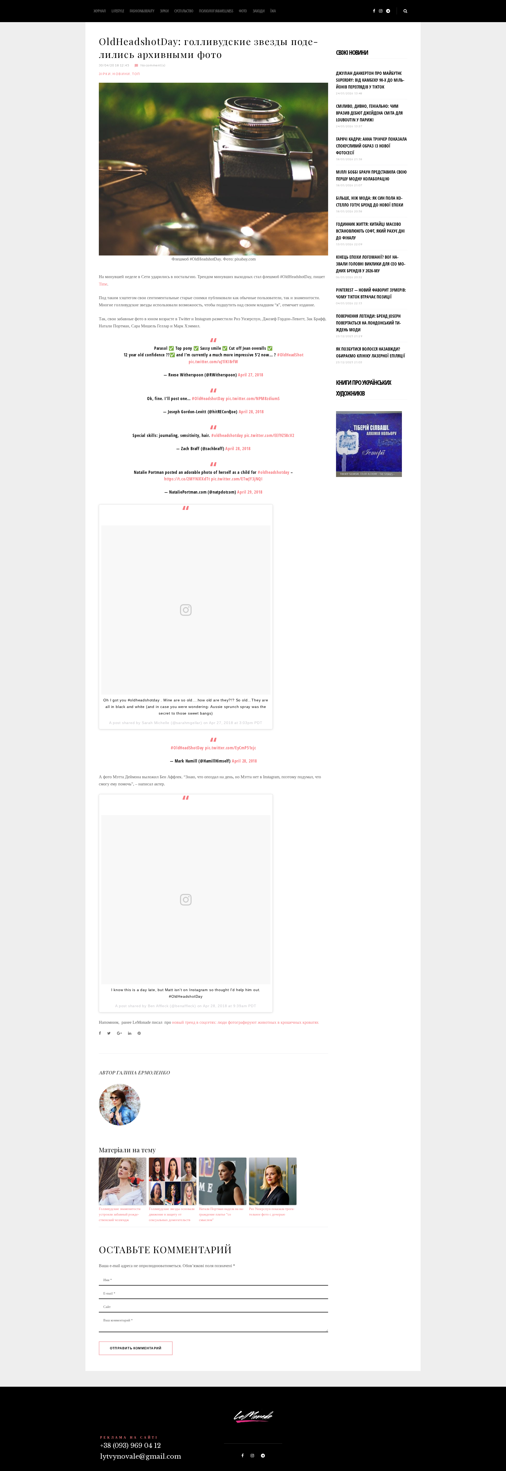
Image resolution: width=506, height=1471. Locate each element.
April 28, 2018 (251, 412)
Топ (136, 74)
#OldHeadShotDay (187, 748)
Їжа (273, 10)
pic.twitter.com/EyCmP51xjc (230, 748)
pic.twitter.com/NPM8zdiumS (253, 398)
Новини (121, 74)
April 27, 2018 (250, 375)
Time (103, 284)
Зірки (164, 10)
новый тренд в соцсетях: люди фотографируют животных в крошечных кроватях (245, 1022)
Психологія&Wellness (216, 10)
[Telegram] (388, 11)
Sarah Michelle (155, 723)
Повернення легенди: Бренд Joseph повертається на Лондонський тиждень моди (368, 323)
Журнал (100, 10)
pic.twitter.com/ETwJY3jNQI (237, 479)
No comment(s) (153, 65)
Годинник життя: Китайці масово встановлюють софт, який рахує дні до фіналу (370, 231)
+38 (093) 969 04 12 (130, 1445)
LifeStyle (117, 10)
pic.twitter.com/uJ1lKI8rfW (213, 362)
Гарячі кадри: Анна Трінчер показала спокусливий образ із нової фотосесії (371, 146)
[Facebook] (374, 11)
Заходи (258, 10)
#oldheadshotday (227, 435)
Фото (243, 10)
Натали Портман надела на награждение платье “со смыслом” (221, 1214)
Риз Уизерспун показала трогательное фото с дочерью (271, 1211)
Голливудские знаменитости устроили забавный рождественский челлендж (119, 1214)
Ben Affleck (158, 1006)
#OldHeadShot (290, 355)
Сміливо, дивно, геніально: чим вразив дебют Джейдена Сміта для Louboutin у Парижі (369, 113)
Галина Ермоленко (142, 1072)
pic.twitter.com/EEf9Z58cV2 (269, 435)
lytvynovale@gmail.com (140, 1456)
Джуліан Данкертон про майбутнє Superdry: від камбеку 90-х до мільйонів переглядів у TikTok (370, 80)
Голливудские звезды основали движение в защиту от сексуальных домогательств (171, 1214)
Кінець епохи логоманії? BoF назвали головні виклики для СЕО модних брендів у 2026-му (370, 264)
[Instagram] (380, 11)
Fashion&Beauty (142, 10)
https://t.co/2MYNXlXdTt (187, 479)
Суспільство (183, 10)
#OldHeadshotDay (208, 398)
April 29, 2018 (249, 492)
